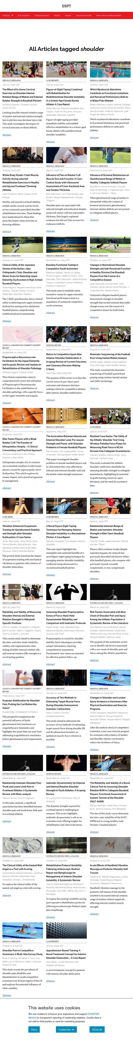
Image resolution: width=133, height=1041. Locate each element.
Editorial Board (42, 15)
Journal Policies (83, 15)
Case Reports (52, 80)
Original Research (11, 80)
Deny (35, 1029)
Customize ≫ (68, 1029)
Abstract (6, 134)
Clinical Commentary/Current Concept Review (21, 346)
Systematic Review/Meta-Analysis (106, 603)
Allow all (98, 1029)
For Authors (24, 15)
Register (26, 22)
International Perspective (108, 15)
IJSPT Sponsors (10, 22)
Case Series (95, 427)
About (57, 15)
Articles (6, 15)
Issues (68, 15)
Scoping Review (53, 345)
